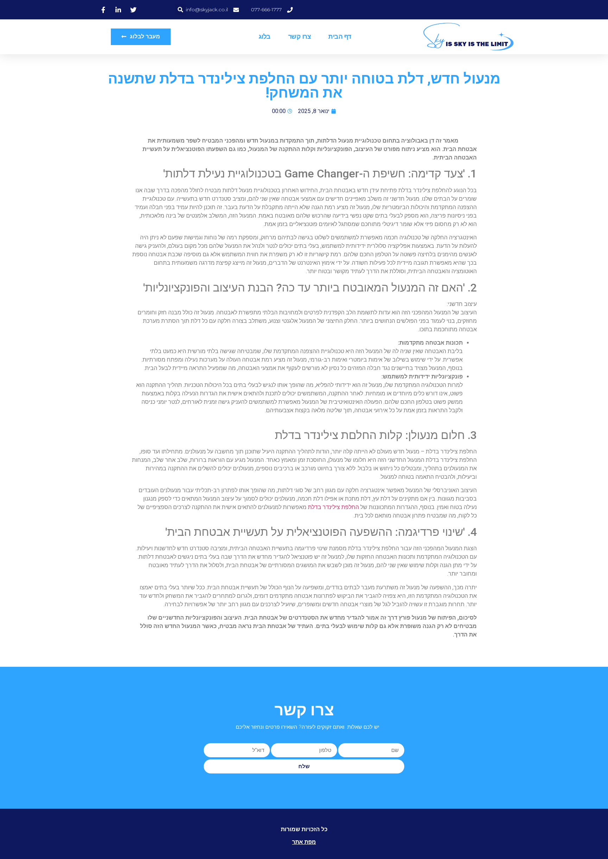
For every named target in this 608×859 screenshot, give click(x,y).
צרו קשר (299, 36)
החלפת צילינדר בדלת (333, 507)
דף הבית (339, 36)
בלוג (265, 36)
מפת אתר (304, 842)
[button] (180, 9)
